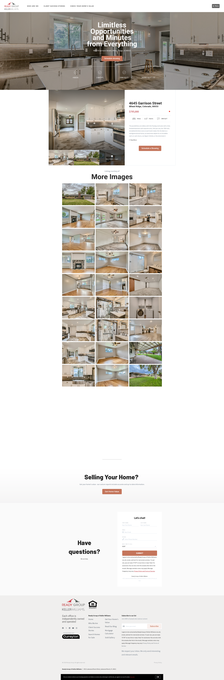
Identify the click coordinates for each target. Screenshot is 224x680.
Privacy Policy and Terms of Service (144, 571)
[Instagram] (76, 628)
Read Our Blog (111, 626)
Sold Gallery (110, 637)
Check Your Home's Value (82, 6)
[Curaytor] (71, 638)
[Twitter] (66, 628)
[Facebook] (63, 628)
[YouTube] (73, 628)
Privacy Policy (158, 662)
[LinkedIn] (69, 628)
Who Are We (32, 6)
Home (90, 619)
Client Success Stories (54, 6)
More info (132, 677)
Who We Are (93, 623)
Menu (217, 6)
